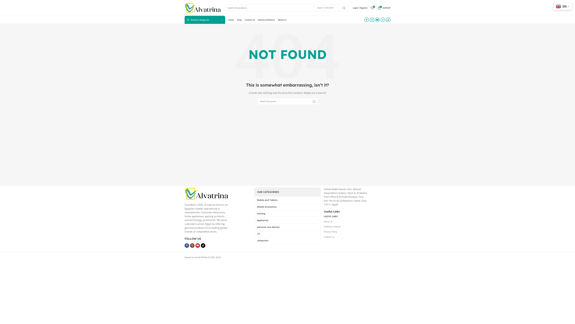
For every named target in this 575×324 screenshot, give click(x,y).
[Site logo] (203, 7)
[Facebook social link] (366, 20)
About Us (328, 221)
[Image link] (207, 193)
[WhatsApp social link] (383, 20)
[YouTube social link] (377, 20)
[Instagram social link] (372, 20)
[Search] (343, 7)
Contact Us (329, 237)
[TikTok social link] (388, 20)
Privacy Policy (330, 231)
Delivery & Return (332, 226)
